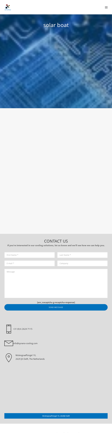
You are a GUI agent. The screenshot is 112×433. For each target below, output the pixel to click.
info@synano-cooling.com (25, 343)
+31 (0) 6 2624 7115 (22, 329)
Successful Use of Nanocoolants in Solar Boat (43, 190)
